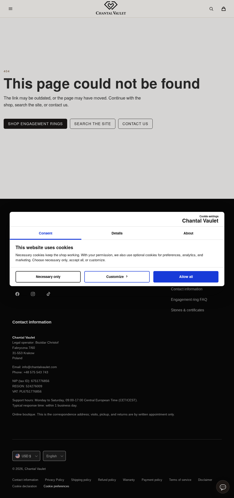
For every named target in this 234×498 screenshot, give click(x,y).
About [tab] (188, 233)
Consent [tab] (45, 233)
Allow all (186, 276)
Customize (117, 276)
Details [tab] (117, 233)
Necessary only (48, 276)
